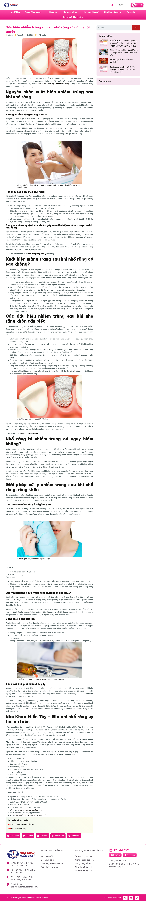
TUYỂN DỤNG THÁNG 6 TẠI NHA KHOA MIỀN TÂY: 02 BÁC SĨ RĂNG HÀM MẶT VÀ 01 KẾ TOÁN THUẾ (123, 43)
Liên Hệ (139, 5)
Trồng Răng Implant (33, 12)
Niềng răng (52, 12)
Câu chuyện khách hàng (73, 17)
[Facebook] (125, 898)
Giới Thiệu (15, 12)
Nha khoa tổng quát (112, 12)
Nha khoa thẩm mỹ (91, 12)
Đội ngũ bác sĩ (47, 860)
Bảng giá (131, 12)
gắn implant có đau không (27, 433)
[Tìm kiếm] (136, 27)
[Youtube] (131, 898)
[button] (13, 835)
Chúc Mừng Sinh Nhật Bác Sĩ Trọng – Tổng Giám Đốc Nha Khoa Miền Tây (124, 52)
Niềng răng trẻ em (83, 863)
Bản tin (122, 5)
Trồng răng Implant (84, 856)
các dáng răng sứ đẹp (37, 254)
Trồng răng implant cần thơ (22, 824)
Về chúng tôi (47, 856)
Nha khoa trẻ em (70, 12)
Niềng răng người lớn (84, 860)
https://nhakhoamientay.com (30, 810)
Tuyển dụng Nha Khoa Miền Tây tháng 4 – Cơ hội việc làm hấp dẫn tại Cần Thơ (123, 69)
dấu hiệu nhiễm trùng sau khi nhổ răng (52, 84)
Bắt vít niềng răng (18, 828)
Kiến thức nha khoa (49, 867)
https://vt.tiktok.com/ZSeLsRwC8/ (31, 815)
